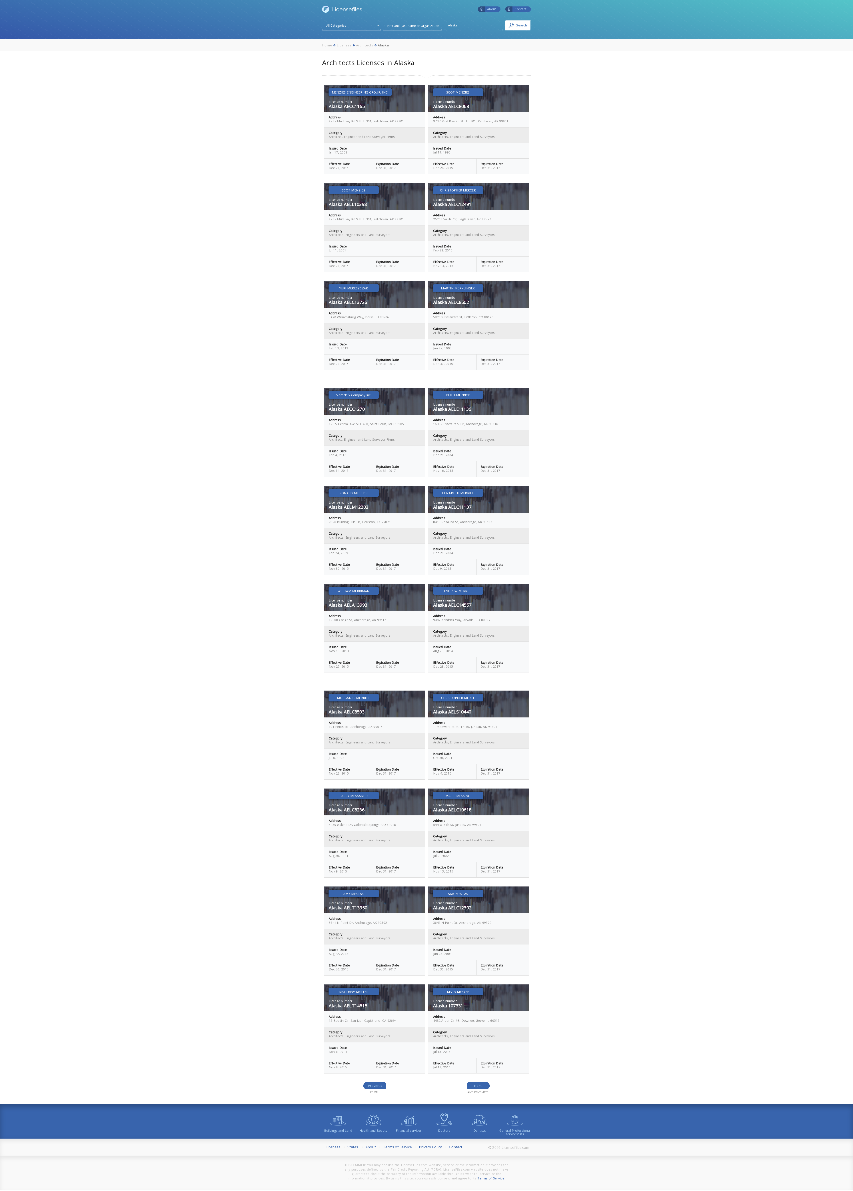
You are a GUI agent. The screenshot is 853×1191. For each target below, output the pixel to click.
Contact (455, 1147)
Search (521, 25)
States (352, 1147)
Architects (364, 45)
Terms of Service (397, 1147)
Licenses (344, 45)
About (370, 1147)
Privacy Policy (430, 1147)
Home (327, 45)
